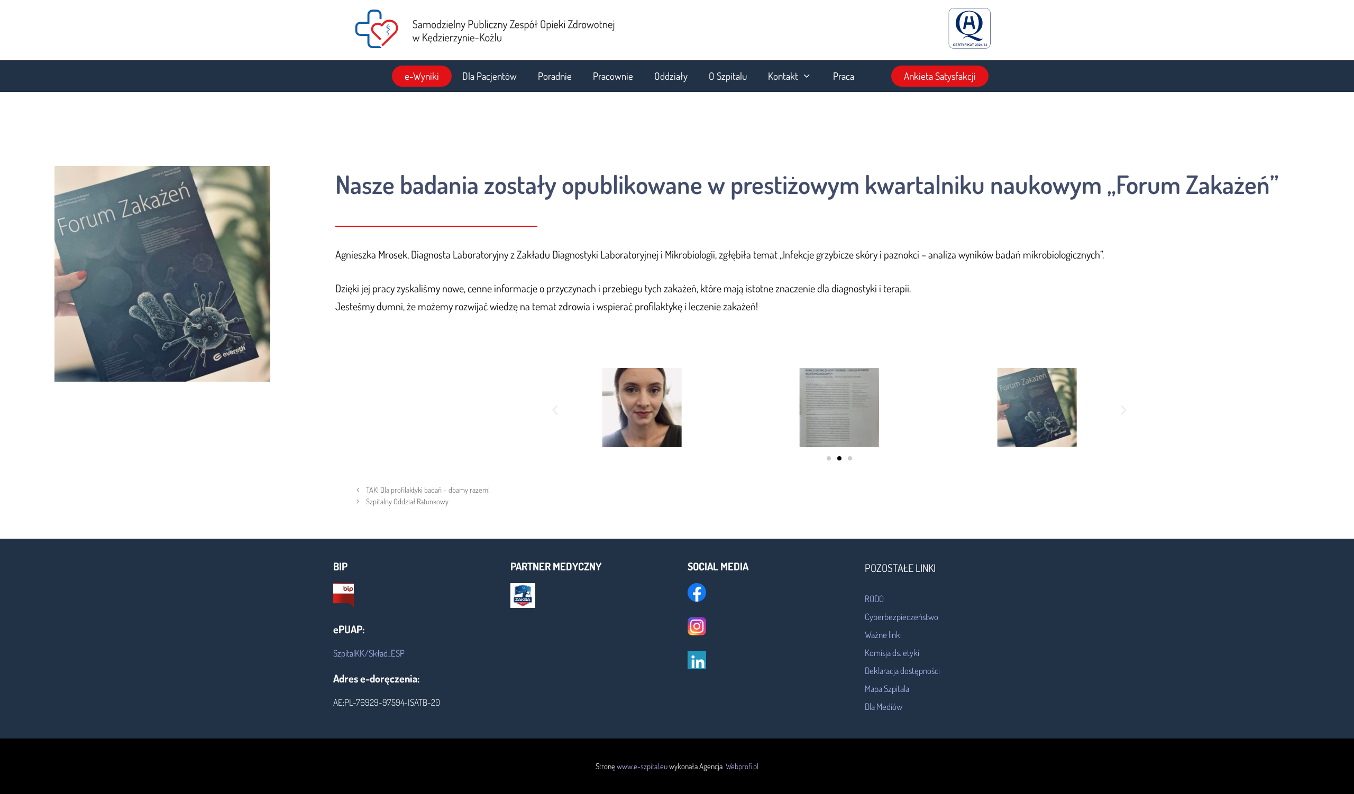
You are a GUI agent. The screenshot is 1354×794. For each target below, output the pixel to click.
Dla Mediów (883, 706)
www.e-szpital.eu (643, 766)
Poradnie (555, 75)
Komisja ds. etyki (892, 652)
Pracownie (613, 75)
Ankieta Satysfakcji (940, 75)
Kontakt (783, 75)
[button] (555, 410)
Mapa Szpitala (887, 688)
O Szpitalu (728, 75)
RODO (874, 598)
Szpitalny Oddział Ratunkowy (407, 501)
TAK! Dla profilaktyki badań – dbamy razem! (428, 489)
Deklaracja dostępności (902, 670)
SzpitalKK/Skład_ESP (369, 653)
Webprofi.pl (741, 766)
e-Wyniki (422, 75)
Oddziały (671, 75)
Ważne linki (883, 634)
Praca (843, 75)
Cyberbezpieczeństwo (901, 616)
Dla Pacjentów (489, 75)
